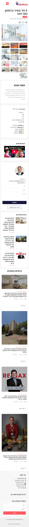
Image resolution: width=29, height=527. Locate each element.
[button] (7, 3)
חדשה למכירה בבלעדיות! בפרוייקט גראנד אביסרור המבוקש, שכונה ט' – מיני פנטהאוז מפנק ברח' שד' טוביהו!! (8, 224)
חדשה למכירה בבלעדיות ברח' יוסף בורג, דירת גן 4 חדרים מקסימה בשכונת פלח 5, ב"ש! (8, 258)
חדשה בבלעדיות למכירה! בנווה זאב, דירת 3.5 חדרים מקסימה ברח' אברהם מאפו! (9, 242)
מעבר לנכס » (11, 232)
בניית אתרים (11, 524)
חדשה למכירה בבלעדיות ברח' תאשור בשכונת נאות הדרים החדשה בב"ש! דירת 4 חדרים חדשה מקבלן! (15, 457)
